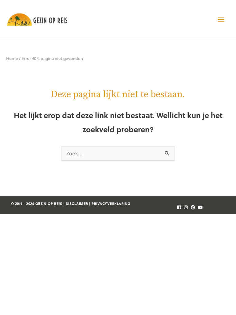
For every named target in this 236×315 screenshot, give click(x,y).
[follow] (178, 207)
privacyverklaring (111, 203)
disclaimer (77, 203)
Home (12, 58)
